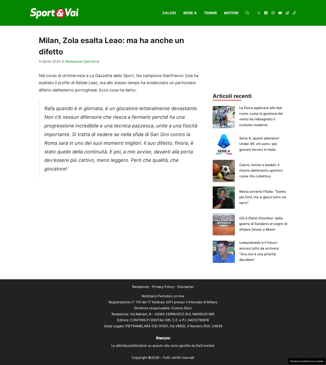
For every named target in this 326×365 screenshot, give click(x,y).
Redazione (140, 287)
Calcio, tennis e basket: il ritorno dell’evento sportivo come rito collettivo (261, 170)
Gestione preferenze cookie (307, 361)
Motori (231, 13)
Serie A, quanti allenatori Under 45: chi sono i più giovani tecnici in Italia (259, 144)
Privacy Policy (163, 287)
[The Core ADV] (163, 339)
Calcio (169, 13)
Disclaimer (185, 287)
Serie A (190, 13)
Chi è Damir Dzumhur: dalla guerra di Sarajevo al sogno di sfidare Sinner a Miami (263, 224)
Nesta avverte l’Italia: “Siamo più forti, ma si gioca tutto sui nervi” (262, 197)
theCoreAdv (205, 345)
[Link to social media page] (259, 13)
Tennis (210, 13)
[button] (247, 13)
